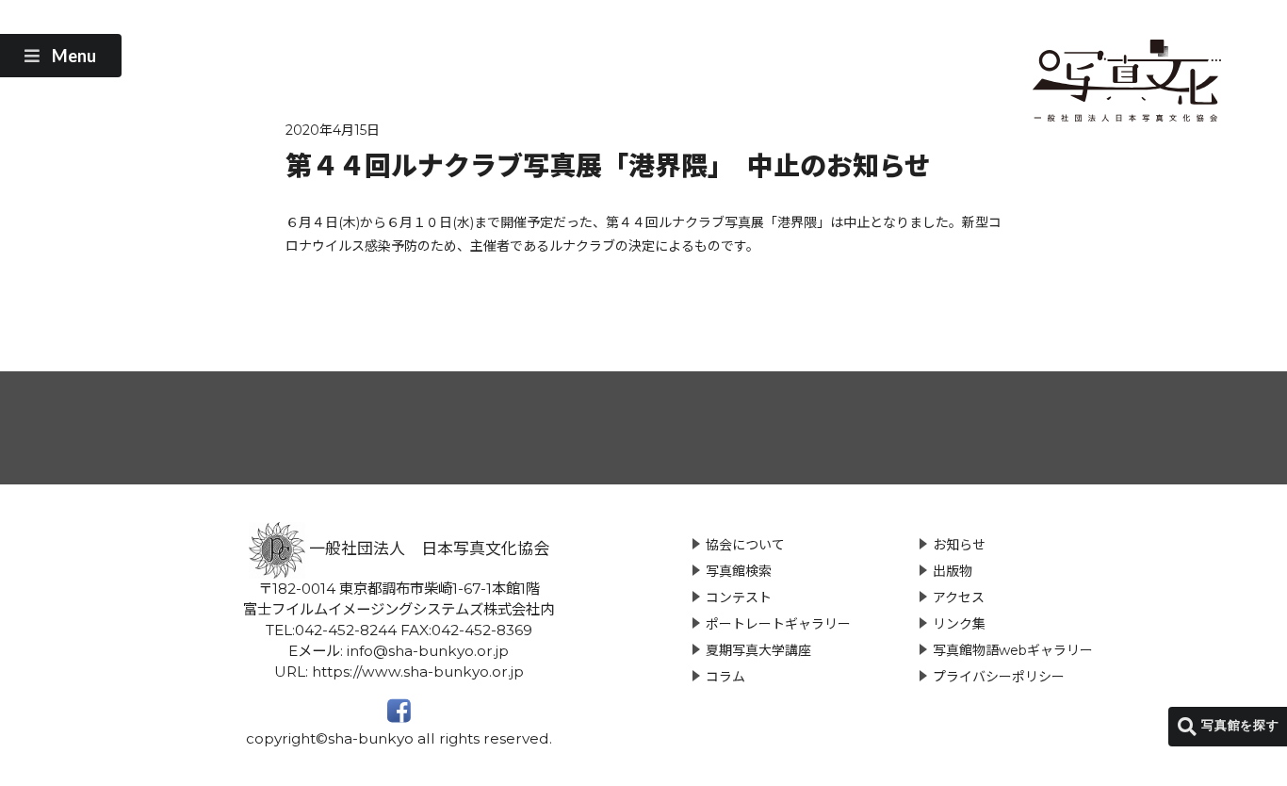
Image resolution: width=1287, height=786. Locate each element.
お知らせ (959, 544)
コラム (725, 676)
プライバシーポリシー (999, 676)
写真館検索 (739, 571)
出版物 (952, 571)
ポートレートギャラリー (778, 623)
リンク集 (959, 623)
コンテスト (739, 597)
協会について (745, 544)
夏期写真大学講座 (758, 650)
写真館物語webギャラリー (1013, 650)
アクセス (959, 597)
